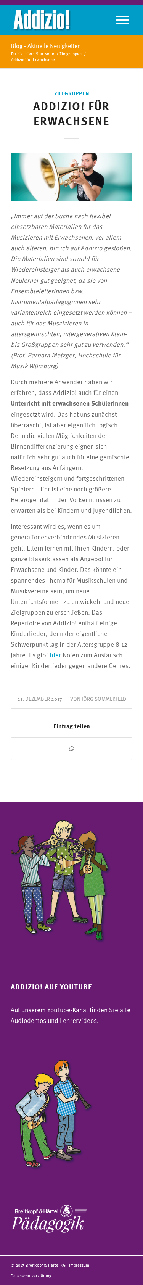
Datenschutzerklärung (31, 1275)
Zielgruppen (71, 93)
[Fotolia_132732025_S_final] (71, 177)
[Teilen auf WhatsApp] (71, 749)
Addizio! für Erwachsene (71, 113)
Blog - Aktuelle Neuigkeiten (46, 45)
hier (55, 655)
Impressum (79, 1265)
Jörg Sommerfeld (104, 699)
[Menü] (122, 20)
